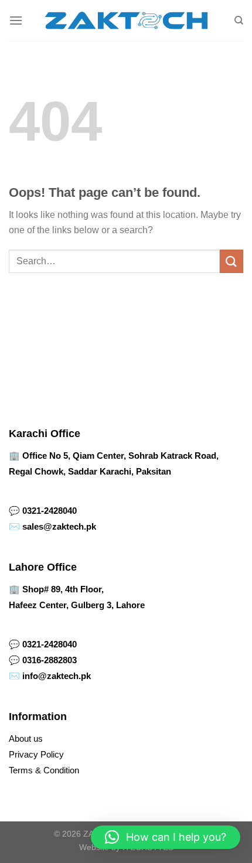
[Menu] (16, 20)
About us (26, 738)
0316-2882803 (49, 660)
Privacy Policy (36, 754)
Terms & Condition (44, 770)
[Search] (238, 20)
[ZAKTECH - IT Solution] (126, 20)
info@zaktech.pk (56, 676)
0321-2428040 (49, 511)
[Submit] (231, 261)
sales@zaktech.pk (59, 526)
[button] (165, 837)
